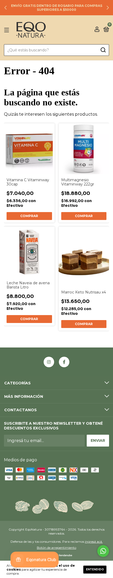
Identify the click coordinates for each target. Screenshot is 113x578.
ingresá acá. (94, 541)
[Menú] (7, 30)
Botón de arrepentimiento (56, 548)
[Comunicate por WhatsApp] (103, 551)
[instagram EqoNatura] (49, 362)
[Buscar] (103, 50)
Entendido (95, 569)
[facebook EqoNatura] (64, 362)
